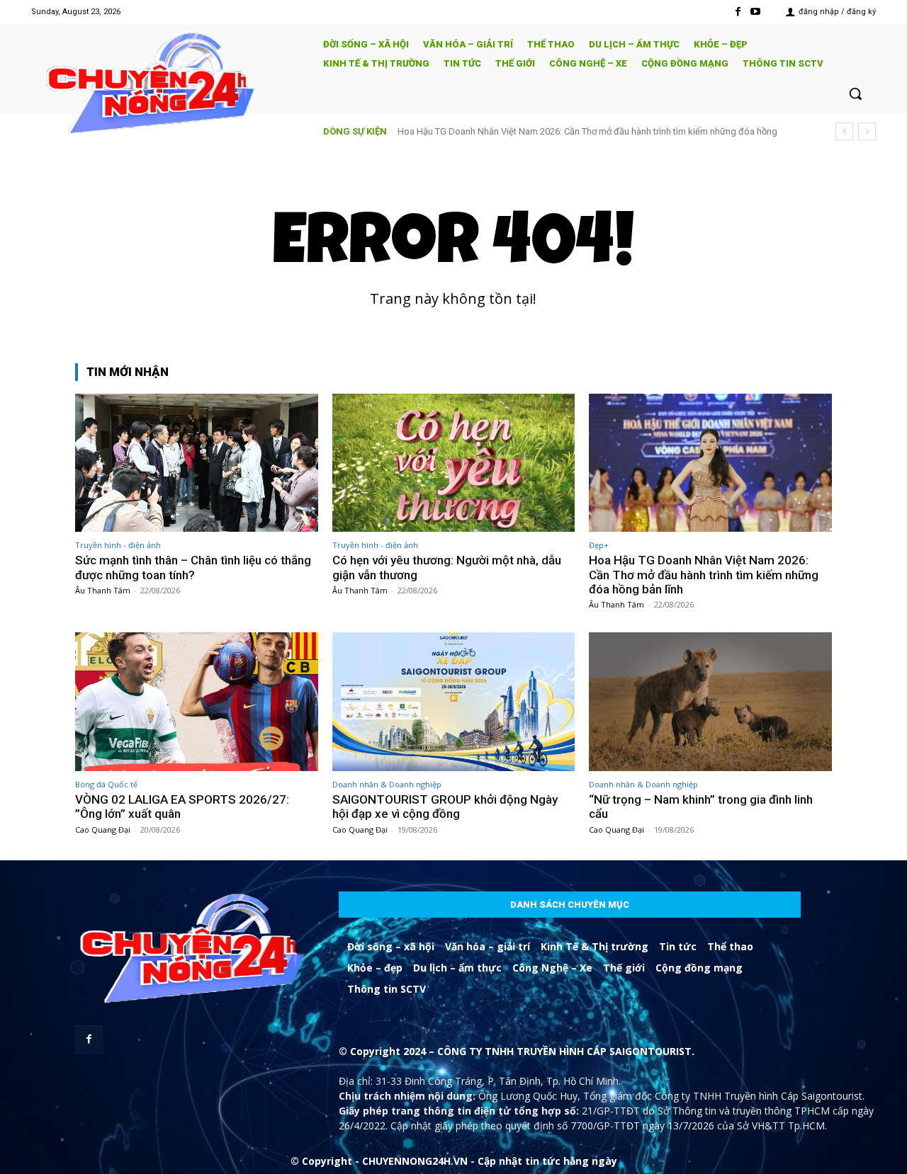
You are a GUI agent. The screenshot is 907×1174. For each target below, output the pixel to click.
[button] (855, 93)
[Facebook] (738, 12)
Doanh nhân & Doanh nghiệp (386, 784)
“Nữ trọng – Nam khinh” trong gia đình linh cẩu (701, 806)
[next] (867, 131)
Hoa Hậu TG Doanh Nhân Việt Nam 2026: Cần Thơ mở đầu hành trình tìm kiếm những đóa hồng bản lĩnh (703, 574)
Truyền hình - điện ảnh (118, 545)
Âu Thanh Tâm (102, 590)
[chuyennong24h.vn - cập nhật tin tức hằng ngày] (167, 85)
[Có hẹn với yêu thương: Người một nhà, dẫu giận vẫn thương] (453, 463)
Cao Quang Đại (102, 829)
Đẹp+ (599, 545)
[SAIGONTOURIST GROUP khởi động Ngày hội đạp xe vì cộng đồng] (453, 701)
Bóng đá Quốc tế (106, 784)
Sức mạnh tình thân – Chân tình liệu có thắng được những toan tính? (193, 567)
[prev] (844, 131)
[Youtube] (756, 12)
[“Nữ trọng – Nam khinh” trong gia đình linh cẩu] (710, 701)
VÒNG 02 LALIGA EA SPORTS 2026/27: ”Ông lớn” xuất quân (182, 806)
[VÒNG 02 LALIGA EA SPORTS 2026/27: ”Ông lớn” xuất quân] (196, 701)
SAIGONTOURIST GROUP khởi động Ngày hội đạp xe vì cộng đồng (445, 806)
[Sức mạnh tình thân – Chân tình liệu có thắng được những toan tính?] (196, 463)
